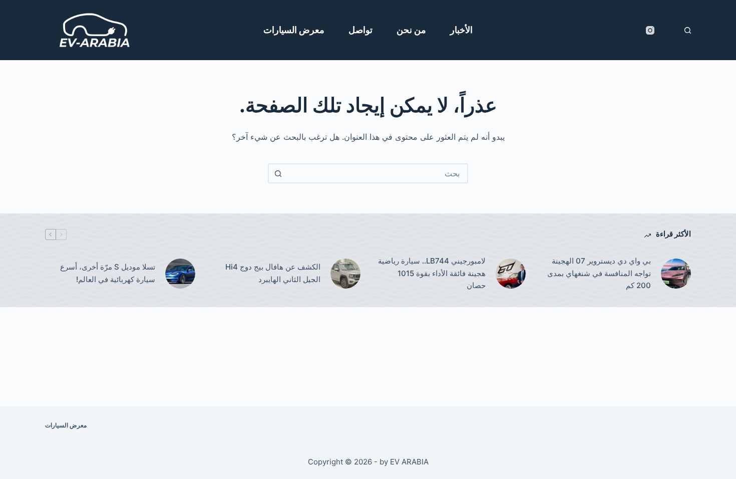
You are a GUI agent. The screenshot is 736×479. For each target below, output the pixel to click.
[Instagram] (650, 30)
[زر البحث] (278, 173)
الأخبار (461, 30)
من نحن (411, 30)
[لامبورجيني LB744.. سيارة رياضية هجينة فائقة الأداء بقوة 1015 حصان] (511, 274)
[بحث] (687, 30)
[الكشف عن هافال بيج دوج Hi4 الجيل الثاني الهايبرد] (345, 274)
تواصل (360, 30)
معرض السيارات (293, 30)
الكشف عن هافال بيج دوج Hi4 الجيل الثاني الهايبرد (272, 273)
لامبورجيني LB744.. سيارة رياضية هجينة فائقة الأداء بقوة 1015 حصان (432, 273)
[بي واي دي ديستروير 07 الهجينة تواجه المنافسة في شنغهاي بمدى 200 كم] (676, 274)
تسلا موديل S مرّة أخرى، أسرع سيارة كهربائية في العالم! (107, 273)
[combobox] (377, 173)
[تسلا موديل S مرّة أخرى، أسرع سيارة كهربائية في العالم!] (180, 274)
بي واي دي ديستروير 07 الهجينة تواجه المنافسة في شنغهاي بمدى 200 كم (599, 273)
